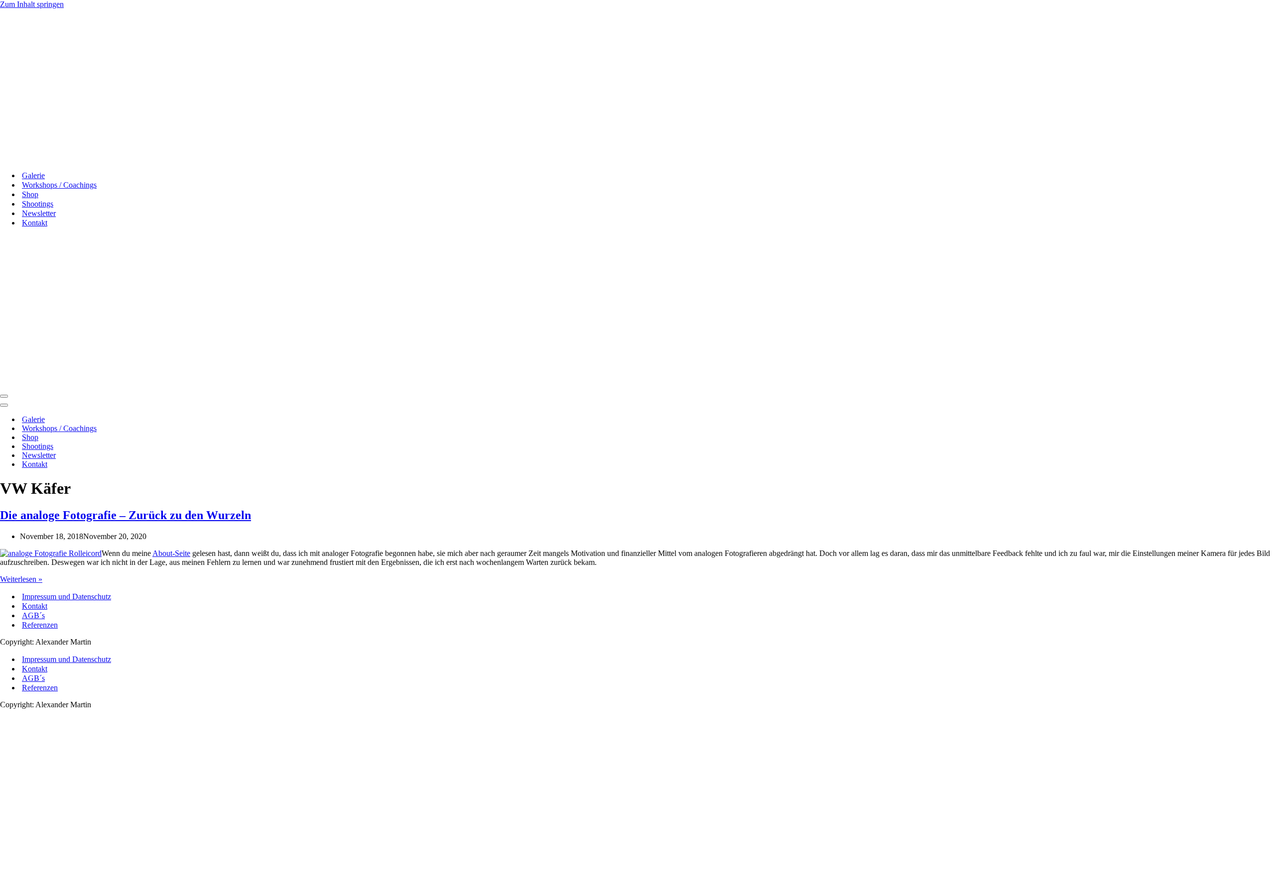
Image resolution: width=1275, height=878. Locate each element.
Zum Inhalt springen (32, 4)
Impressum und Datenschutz (66, 596)
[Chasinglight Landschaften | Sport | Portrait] (45, 158)
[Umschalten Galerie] (174, 420)
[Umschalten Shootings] (174, 446)
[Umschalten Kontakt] (174, 464)
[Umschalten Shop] (174, 438)
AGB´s (33, 615)
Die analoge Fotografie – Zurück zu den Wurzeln (125, 515)
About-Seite (171, 553)
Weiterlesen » (21, 579)
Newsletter (39, 213)
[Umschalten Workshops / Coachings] (174, 429)
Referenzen (40, 625)
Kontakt (34, 606)
